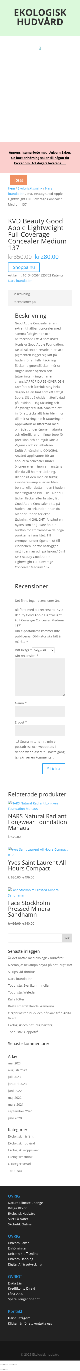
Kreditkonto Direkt (21, 1288)
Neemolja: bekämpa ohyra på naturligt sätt (40, 965)
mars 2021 (16, 1104)
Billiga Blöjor (17, 1208)
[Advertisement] (40, 93)
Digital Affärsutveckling (25, 1264)
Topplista (15, 1171)
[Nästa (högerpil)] (6, 1369)
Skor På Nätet (18, 1219)
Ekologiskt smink (30, 188)
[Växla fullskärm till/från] (6, 1364)
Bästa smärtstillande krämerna (31, 1006)
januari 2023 (17, 1084)
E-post (21, 722)
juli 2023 (14, 1077)
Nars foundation (20, 280)
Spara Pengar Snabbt (24, 1299)
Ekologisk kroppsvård (23, 1150)
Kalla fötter (16, 999)
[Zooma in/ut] (2, 1364)
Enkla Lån (15, 1283)
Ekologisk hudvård (21, 1143)
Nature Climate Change (25, 1203)
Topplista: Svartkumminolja (28, 985)
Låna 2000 (15, 1294)
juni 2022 (15, 1091)
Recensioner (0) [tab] (24, 302)
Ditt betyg (23, 650)
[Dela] (10, 1364)
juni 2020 (15, 1118)
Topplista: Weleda (21, 992)
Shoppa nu (24, 267)
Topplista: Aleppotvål (23, 1032)
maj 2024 (15, 1063)
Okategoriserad (19, 1164)
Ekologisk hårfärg (21, 1136)
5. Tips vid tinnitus (22, 972)
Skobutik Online (20, 1224)
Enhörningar (17, 1248)
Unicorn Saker (18, 1243)
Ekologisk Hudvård (21, 1213)
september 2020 (20, 1111)
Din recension (26, 656)
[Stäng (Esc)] (15, 1364)
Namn (21, 703)
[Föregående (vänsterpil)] (2, 1369)
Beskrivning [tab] (21, 294)
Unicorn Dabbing (20, 1259)
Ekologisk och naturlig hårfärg (30, 1025)
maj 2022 (15, 1097)
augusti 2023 (17, 1070)
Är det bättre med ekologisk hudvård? (36, 958)
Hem (11, 188)
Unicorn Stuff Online (23, 1253)
